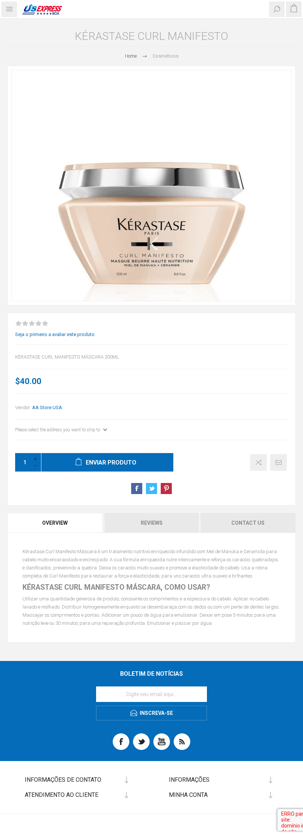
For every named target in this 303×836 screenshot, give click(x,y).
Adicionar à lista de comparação (258, 462)
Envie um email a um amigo (278, 462)
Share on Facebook (136, 488)
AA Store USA (47, 407)
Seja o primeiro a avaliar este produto (55, 334)
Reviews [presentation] (152, 523)
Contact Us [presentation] (248, 523)
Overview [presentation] (55, 523)
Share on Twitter (151, 488)
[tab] (55, 523)
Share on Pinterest (166, 488)
